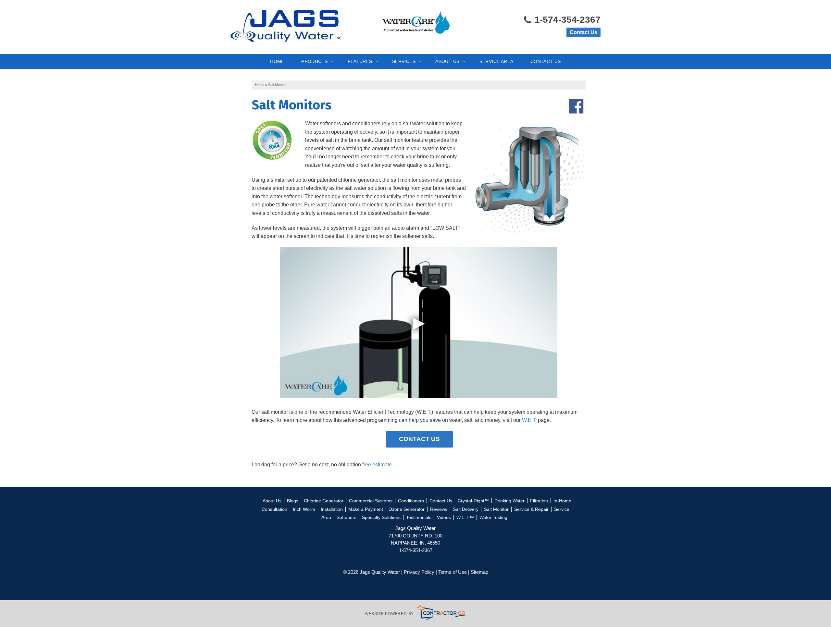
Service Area (496, 61)
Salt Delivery (465, 509)
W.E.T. (529, 420)
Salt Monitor (496, 509)
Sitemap (479, 572)
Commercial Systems (370, 500)
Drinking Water (509, 500)
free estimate (377, 464)
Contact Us (583, 32)
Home (277, 61)
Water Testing (493, 517)
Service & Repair (531, 509)
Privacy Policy (419, 572)
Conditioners (411, 500)
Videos (444, 517)
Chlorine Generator (323, 500)
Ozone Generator (407, 509)
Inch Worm (304, 509)
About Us (447, 61)
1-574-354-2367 (566, 20)
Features (360, 61)
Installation (332, 509)
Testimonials (418, 517)
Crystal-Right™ (473, 500)
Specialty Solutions (381, 517)
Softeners (346, 517)
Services (404, 61)
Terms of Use (452, 572)
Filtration (539, 500)
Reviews (438, 509)
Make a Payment (365, 509)
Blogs (292, 500)
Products (314, 61)
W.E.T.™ (465, 517)
